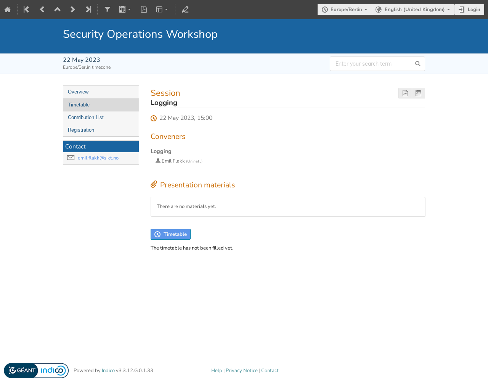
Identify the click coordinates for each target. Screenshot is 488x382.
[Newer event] (72, 9)
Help (216, 370)
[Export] (125, 9)
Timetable (79, 105)
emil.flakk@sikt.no (98, 158)
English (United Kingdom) (415, 9)
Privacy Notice (242, 370)
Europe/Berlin (346, 9)
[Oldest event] (27, 9)
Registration (81, 130)
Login (474, 9)
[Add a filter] (107, 9)
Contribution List (86, 117)
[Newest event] (87, 9)
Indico (108, 370)
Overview (78, 92)
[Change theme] (162, 9)
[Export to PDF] (144, 9)
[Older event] (42, 9)
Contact (270, 370)
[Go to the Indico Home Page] (7, 9)
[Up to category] (57, 9)
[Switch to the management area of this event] (185, 9)
